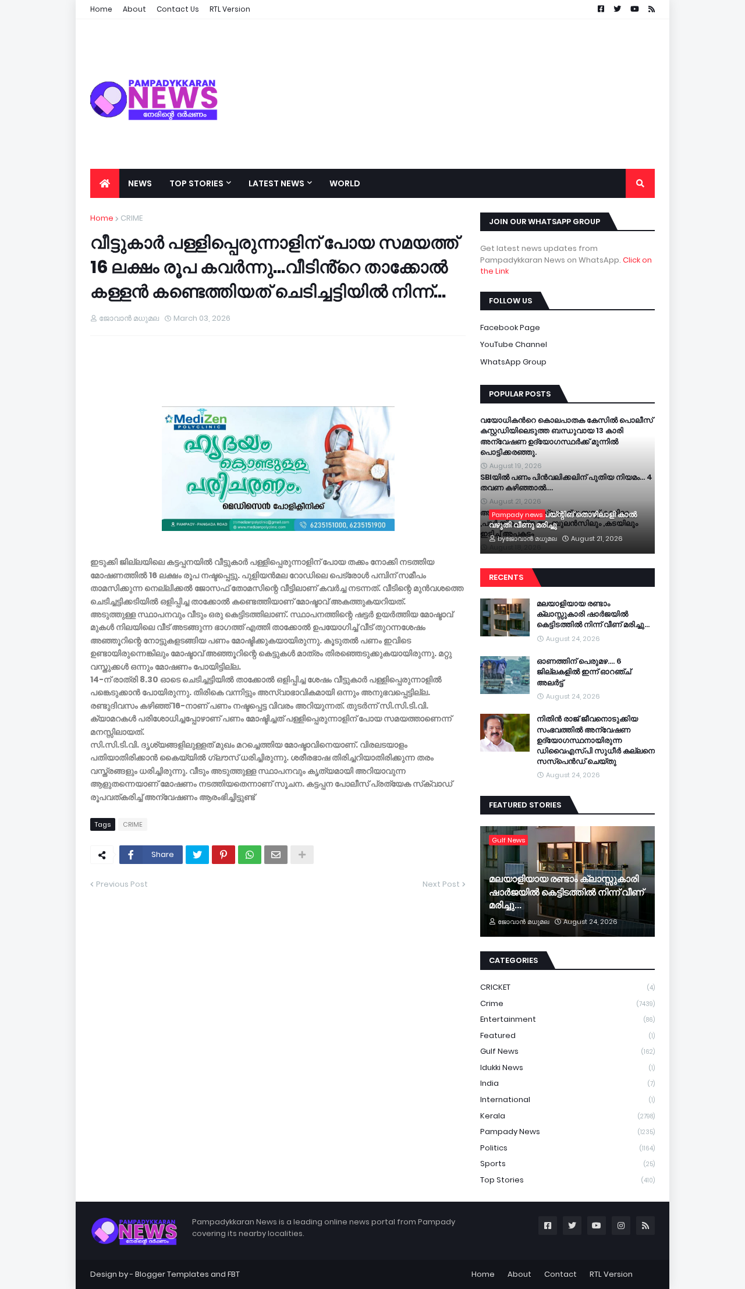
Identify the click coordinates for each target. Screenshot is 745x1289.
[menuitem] (104, 183)
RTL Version (611, 1274)
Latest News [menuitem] (276, 183)
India (567, 1083)
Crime (567, 1003)
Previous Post (122, 884)
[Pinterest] (223, 854)
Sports (567, 1163)
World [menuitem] (344, 183)
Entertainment (567, 1019)
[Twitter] (197, 854)
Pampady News (567, 1131)
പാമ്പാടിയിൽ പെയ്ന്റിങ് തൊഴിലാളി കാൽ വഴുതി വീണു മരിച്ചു (563, 519)
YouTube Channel (513, 344)
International (567, 1099)
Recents (506, 577)
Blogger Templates (172, 1274)
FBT (234, 1274)
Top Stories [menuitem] (196, 183)
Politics (567, 1147)
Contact (560, 1274)
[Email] (276, 854)
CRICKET (567, 987)
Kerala (567, 1115)
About (519, 1274)
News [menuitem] (140, 183)
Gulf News (567, 1051)
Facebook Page (510, 327)
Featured (567, 1035)
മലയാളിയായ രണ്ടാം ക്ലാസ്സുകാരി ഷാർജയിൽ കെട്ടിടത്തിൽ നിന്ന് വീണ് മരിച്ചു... (593, 614)
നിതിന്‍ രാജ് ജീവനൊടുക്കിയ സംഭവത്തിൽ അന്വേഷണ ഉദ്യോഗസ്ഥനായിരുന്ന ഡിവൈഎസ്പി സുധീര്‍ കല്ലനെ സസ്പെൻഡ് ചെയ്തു (596, 740)
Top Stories (567, 1179)
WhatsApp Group (513, 361)
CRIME (131, 218)
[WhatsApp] (249, 854)
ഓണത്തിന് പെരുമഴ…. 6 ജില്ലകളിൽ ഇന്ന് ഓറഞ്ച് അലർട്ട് (584, 672)
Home (101, 218)
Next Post (441, 884)
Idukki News (567, 1067)
